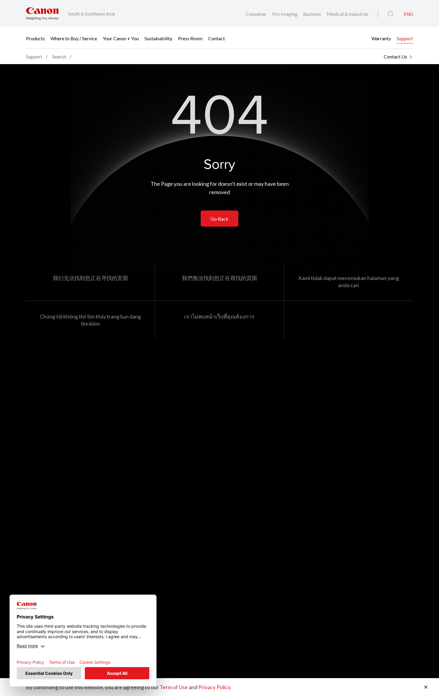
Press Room (190, 38)
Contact (216, 38)
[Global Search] (390, 14)
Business (312, 14)
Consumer (257, 14)
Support (405, 38)
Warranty (381, 38)
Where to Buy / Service (73, 38)
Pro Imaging (285, 14)
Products (35, 38)
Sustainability (158, 38)
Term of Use (174, 687)
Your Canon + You (121, 38)
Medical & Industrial (347, 14)
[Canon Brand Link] (42, 13)
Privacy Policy (214, 687)
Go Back (219, 219)
